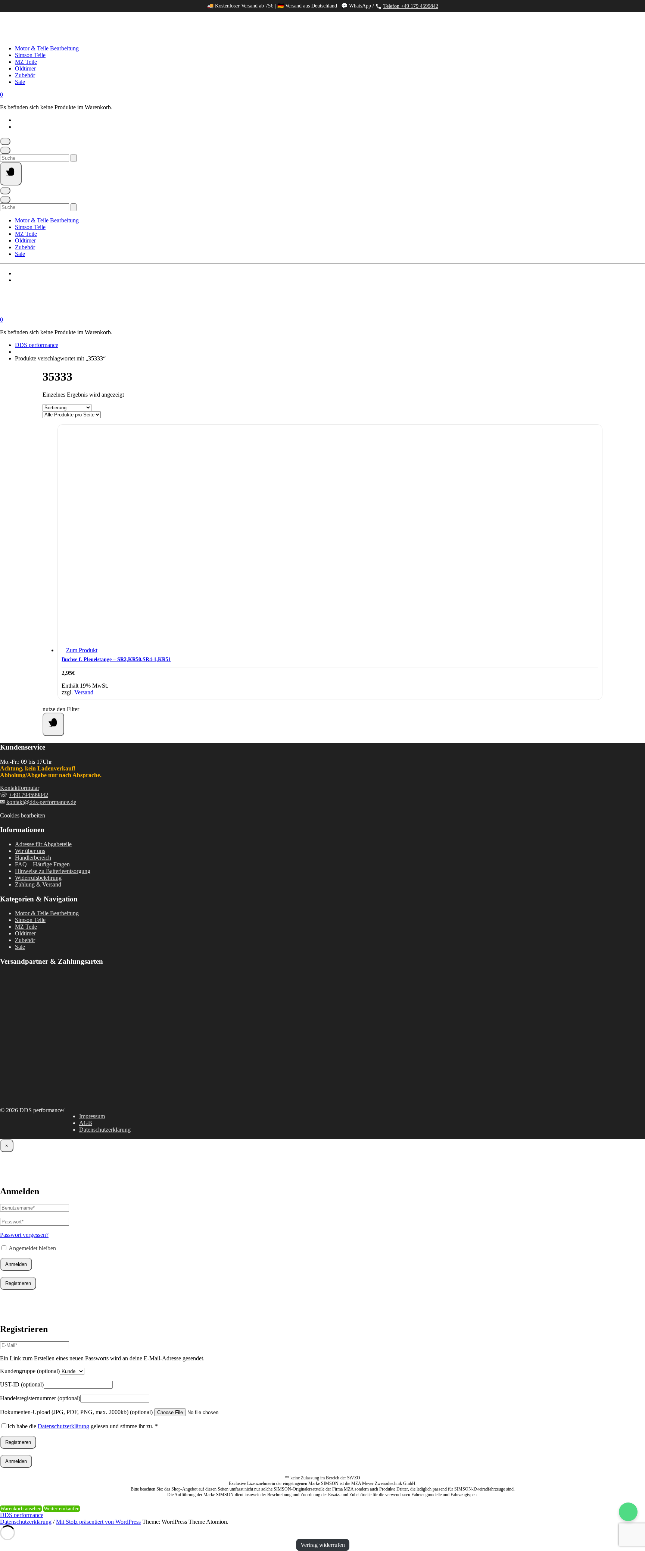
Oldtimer (25, 68)
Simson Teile (30, 55)
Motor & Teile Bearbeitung (47, 48)
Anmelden (16, 1264)
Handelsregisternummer (40, 1398)
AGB (85, 1123)
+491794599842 (28, 795)
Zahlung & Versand (38, 884)
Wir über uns (30, 851)
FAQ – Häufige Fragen (42, 864)
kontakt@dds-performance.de (41, 802)
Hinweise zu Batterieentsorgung (52, 871)
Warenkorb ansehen (20, 1508)
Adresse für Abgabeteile (43, 844)
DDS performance (36, 345)
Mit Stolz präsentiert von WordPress (98, 1522)
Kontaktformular (19, 788)
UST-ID (22, 1384)
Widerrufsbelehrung (38, 878)
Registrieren (18, 1283)
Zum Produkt (81, 650)
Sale (20, 82)
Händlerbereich (33, 857)
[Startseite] (74, 35)
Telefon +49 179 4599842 (410, 6)
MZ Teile (26, 62)
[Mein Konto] (5, 141)
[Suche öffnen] (5, 150)
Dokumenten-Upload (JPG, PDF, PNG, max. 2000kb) (76, 1412)
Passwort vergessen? (24, 1235)
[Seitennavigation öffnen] (11, 173)
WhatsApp (360, 6)
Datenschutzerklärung (105, 1129)
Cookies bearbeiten (22, 815)
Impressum (92, 1116)
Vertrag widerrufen (322, 1545)
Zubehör (25, 75)
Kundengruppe (30, 1371)
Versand (83, 692)
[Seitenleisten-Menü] (53, 724)
